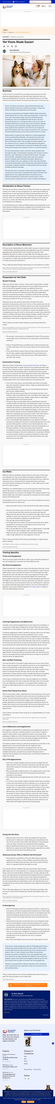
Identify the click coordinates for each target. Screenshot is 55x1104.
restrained (35, 365)
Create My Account (36, 1034)
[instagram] (28, 1079)
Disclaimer (45, 1014)
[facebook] (25, 1079)
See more (7, 1012)
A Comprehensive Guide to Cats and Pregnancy (9, 1076)
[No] (53, 1097)
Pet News (17, 1)
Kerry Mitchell (14, 50)
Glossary (9, 2)
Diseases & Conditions (9, 1054)
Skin (25, 1058)
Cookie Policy (31, 1101)
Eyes (25, 1056)
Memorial (22, 2)
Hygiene (11, 32)
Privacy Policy (28, 1069)
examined (26, 365)
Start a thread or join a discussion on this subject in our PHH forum (29, 985)
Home (4, 32)
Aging (26, 1063)
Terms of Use (37, 1069)
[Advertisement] (27, 23)
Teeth (25, 1061)
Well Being (6, 36)
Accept (23, 1101)
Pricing (4, 2)
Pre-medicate (10, 777)
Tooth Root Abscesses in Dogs (10, 1058)
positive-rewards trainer (21, 385)
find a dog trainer (34, 587)
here (7, 349)
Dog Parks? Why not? (10, 1067)
